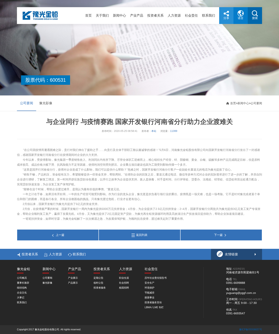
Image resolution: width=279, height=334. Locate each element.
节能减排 (149, 292)
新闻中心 (119, 15)
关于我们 (102, 15)
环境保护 (149, 287)
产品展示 (73, 282)
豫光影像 (45, 103)
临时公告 (98, 282)
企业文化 (22, 292)
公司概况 (22, 277)
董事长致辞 (23, 282)
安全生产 (149, 282)
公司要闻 (26, 103)
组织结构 (22, 287)
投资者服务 (100, 287)
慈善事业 (149, 297)
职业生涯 (124, 277)
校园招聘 (124, 287)
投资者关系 (155, 15)
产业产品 (136, 15)
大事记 (20, 297)
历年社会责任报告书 (156, 277)
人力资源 (174, 15)
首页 (88, 15)
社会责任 (191, 15)
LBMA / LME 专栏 (154, 307)
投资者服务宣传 (153, 302)
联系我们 (208, 15)
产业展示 (73, 277)
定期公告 (98, 277)
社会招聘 (124, 282)
